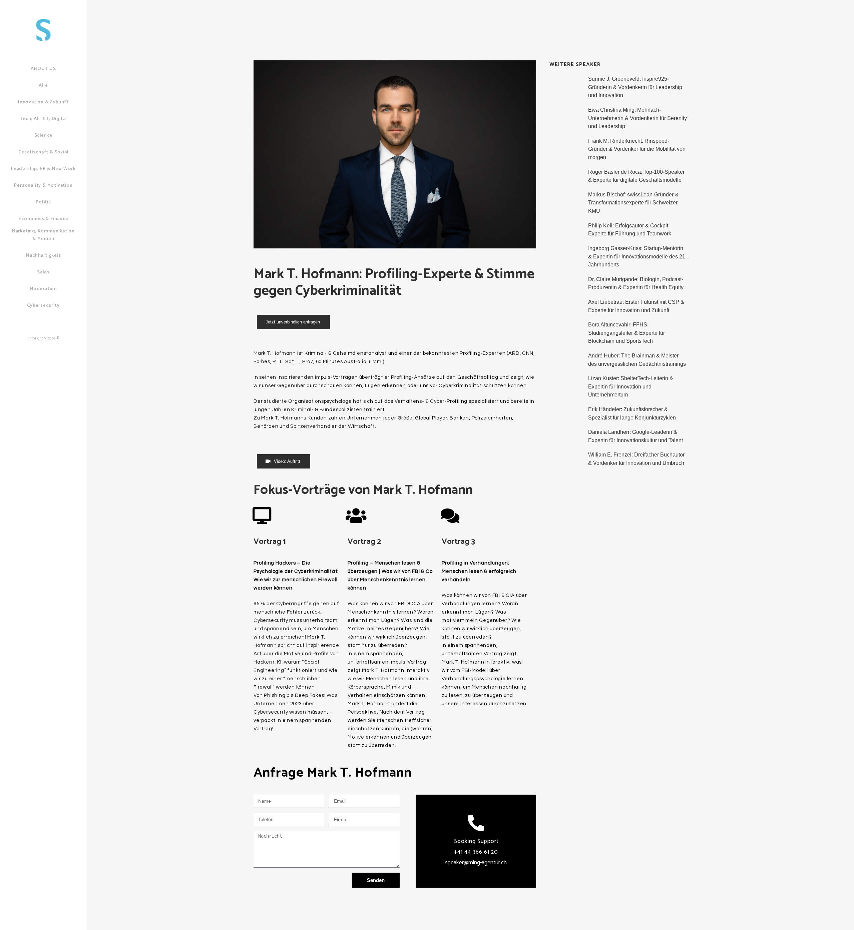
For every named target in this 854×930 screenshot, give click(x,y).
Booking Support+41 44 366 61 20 (476, 852)
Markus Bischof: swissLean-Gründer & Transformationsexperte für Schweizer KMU (633, 203)
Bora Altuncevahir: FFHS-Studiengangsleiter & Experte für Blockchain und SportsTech (626, 333)
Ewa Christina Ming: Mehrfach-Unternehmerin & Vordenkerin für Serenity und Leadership (637, 118)
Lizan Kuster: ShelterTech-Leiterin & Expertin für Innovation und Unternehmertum (630, 386)
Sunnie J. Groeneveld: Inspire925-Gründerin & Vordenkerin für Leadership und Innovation (635, 87)
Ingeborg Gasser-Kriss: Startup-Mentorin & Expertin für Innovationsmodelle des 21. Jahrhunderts (637, 256)
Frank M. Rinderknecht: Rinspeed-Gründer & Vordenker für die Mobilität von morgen (637, 149)
